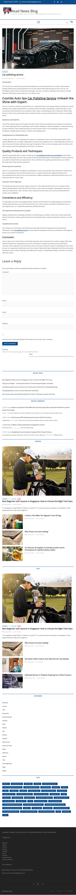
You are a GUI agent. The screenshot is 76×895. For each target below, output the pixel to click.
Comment (6, 272)
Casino (4, 706)
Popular (13, 498)
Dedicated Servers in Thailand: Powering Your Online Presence (48, 675)
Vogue (4, 771)
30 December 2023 (30, 678)
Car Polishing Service (42, 98)
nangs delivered (17, 797)
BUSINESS (28, 784)
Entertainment (7, 717)
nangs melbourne (8, 801)
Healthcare (14, 791)
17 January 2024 (30, 662)
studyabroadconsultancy (61, 808)
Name (4, 300)
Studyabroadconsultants (46, 811)
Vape (4, 767)
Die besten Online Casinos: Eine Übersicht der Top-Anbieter (47, 659)
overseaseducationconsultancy (12, 804)
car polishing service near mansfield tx (49, 155)
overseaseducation (41, 801)
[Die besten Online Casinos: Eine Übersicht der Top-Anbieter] (12, 665)
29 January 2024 (30, 518)
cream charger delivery (50, 784)
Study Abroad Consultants (29, 811)
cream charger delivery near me (12, 787)
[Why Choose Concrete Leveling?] (12, 538)
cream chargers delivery (31, 787)
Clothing (37, 784)
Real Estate (6, 742)
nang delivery (62, 791)
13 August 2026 (7, 504)
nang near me (54, 794)
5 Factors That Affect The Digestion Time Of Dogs (43, 515)
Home (51, 891)
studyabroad (47, 808)
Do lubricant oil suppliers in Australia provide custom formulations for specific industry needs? (45, 549)
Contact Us (59, 891)
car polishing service (21, 230)
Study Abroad (36, 808)
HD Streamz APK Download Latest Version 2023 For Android (31, 417)
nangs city (6, 797)
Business (5, 71)
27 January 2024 (30, 553)
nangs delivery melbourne (44, 797)
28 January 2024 (30, 534)
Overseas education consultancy (33, 804)
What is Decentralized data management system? (29, 425)
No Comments (21, 78)
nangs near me (21, 801)
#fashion (6, 784)
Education (5, 713)
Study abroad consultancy (11, 811)
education (56, 787)
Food (3, 724)
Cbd (3, 710)
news (30, 801)
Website (5, 323)
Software (5, 753)
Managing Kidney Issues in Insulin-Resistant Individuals (20, 390)
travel (5, 815)
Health (4, 728)
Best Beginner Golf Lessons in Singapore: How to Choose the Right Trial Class (27, 380)
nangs (63, 794)
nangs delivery (29, 797)
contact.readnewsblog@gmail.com (31, 2)
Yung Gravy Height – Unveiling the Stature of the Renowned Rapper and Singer (27, 383)
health (5, 791)
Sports (4, 756)
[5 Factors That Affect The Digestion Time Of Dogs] (12, 521)
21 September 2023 (8, 78)
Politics (4, 735)
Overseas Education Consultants (55, 804)
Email (4, 312)
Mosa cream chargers (49, 791)
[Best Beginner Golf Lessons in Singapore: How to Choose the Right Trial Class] (38, 471)
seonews (26, 808)
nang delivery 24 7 (9, 794)
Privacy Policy (68, 891)
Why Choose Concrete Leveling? (36, 532)
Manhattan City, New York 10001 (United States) (18, 870)
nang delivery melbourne (24, 794)
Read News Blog (24, 11)
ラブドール (6, 407)
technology (66, 811)
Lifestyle (23, 791)
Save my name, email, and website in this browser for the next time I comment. (27, 339)
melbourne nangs (34, 791)
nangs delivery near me (61, 797)
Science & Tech (7, 745)
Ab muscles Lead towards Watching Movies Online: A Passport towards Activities (28, 394)
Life (9, 498)
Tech (3, 760)
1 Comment (40, 662)
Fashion (4, 720)
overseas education (55, 801)
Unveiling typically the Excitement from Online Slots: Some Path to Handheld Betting (29, 387)
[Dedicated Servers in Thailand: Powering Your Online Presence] (12, 681)
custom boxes (45, 787)
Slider (19, 498)
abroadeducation (16, 784)
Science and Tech (7, 859)
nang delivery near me (41, 794)
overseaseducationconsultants (12, 808)
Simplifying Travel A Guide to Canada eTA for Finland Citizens (32, 432)
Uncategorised (7, 763)
